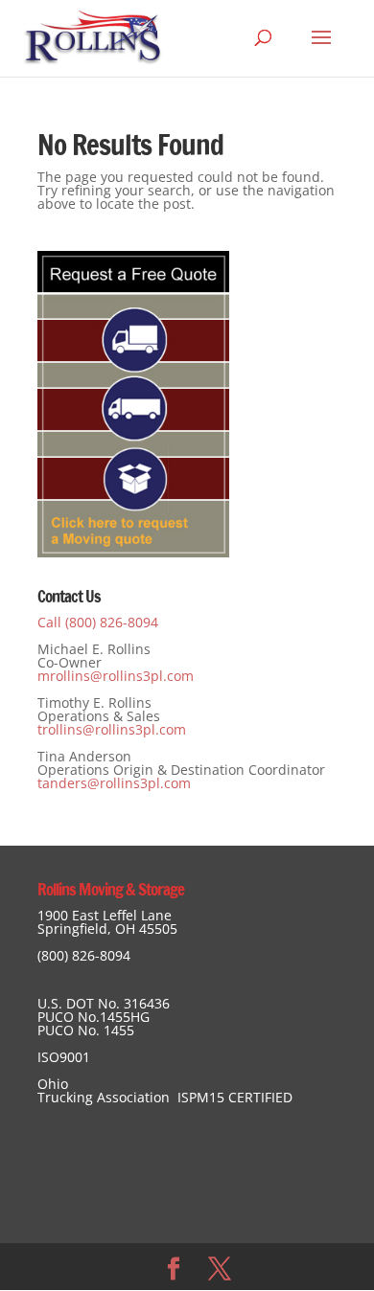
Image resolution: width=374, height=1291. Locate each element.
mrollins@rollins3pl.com (115, 676)
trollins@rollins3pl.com (111, 729)
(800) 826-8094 (83, 955)
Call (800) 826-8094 (97, 622)
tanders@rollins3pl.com (114, 783)
